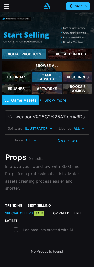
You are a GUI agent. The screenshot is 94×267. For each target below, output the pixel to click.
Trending (14, 205)
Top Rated (60, 213)
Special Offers (24, 213)
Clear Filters (68, 140)
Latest (11, 221)
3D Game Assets (20, 100)
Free (78, 213)
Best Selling (39, 205)
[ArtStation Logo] (47, 6)
